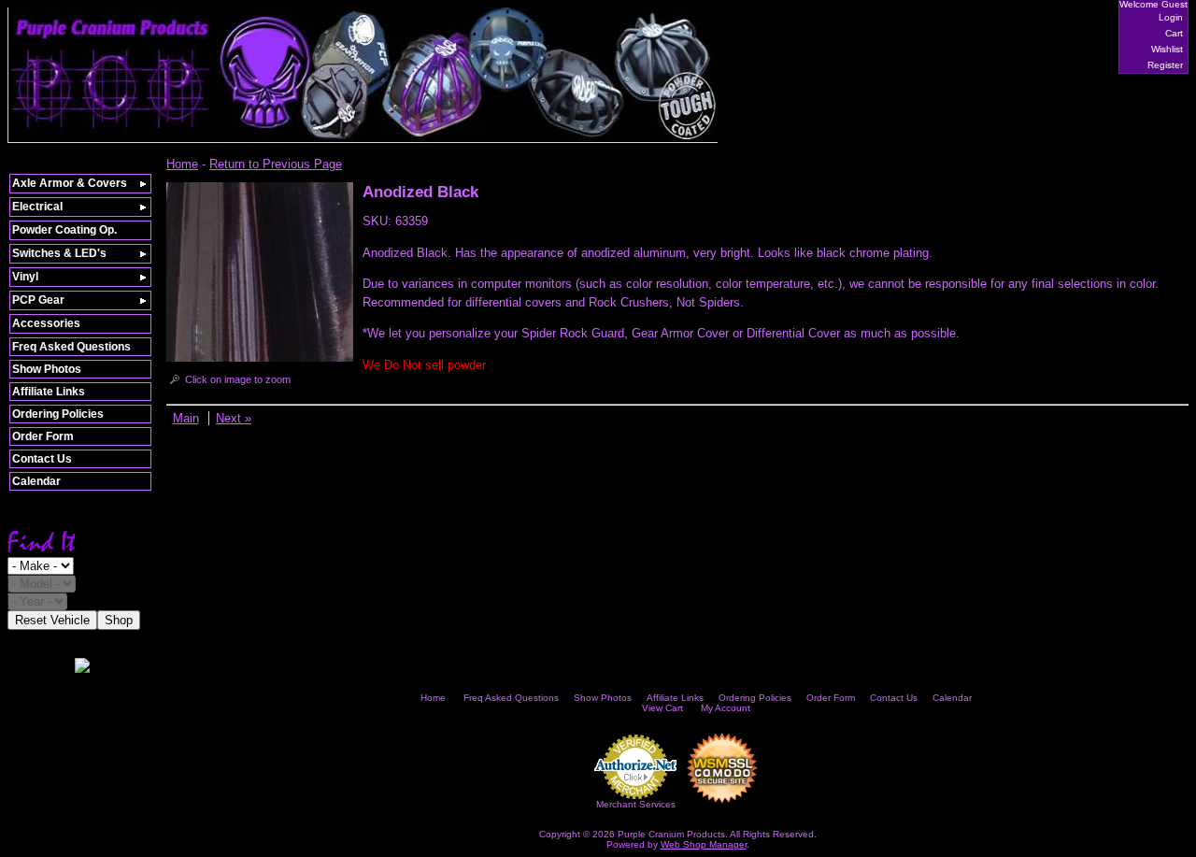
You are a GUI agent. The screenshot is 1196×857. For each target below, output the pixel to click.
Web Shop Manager (704, 844)
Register (1165, 65)
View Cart (662, 708)
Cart (1174, 33)
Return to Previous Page (275, 164)
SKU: (379, 221)
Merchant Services (636, 804)
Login (1171, 17)
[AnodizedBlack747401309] (259, 357)
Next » (233, 418)
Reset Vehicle (52, 620)
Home (182, 164)
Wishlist (1167, 49)
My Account (725, 708)
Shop (119, 620)
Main (186, 418)
